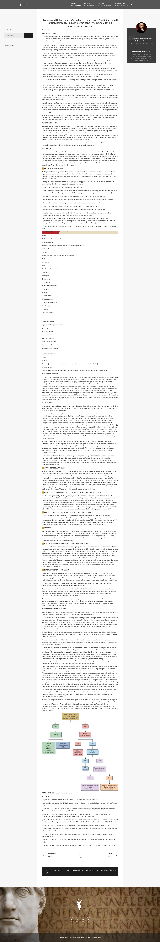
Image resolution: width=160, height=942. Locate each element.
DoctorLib (62, 938)
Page (52, 854)
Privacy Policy (96, 938)
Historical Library (84, 938)
